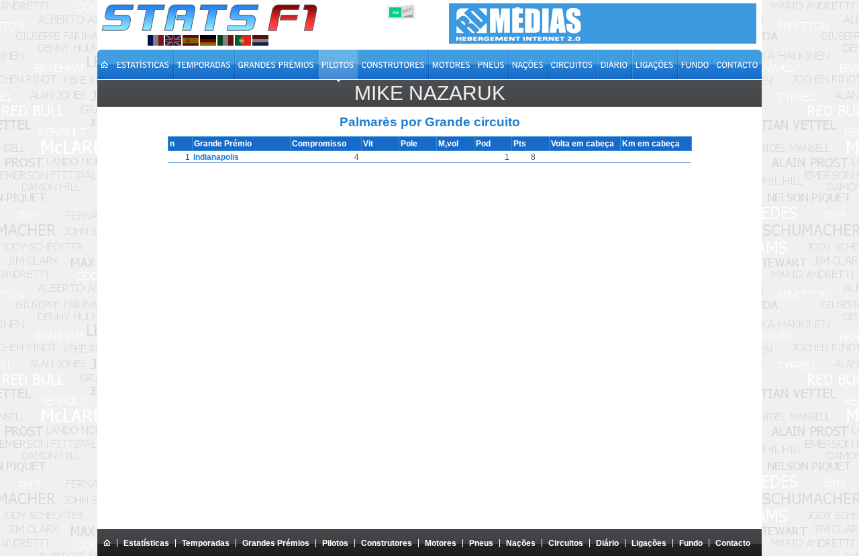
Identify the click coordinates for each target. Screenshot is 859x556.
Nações (521, 543)
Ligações (648, 543)
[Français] (156, 40)
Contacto (732, 543)
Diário (607, 543)
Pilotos (335, 543)
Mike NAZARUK (429, 93)
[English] (173, 40)
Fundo (691, 543)
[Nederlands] (260, 40)
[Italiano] (225, 40)
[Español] (191, 40)
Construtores (386, 543)
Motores (440, 543)
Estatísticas (146, 543)
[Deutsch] (208, 40)
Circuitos (565, 543)
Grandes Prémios (275, 543)
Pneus (481, 543)
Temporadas (206, 543)
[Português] (243, 40)
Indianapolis (216, 157)
